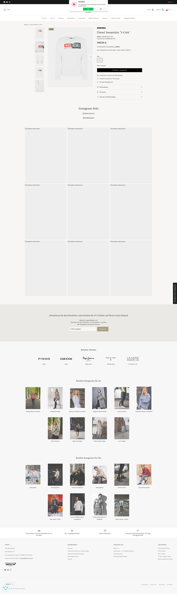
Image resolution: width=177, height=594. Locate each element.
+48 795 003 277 (10, 552)
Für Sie (44, 18)
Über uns (116, 548)
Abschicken (103, 329)
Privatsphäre (162, 584)
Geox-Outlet (161, 554)
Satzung (70, 548)
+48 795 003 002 (10, 548)
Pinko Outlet (161, 551)
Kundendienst (145, 584)
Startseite (26, 24)
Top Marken (71, 18)
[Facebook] (4, 2)
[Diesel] (101, 28)
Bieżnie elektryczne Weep (165, 559)
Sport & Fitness (94, 18)
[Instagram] (9, 2)
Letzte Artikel (115, 18)
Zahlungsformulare (73, 556)
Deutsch (170, 2)
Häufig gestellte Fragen (120, 556)
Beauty (105, 18)
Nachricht (82, 18)
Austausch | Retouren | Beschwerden (78, 551)
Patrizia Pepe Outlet (163, 548)
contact (70, 559)
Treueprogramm (118, 554)
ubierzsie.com (12, 588)
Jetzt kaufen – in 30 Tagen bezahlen (123, 551)
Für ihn (52, 18)
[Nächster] (91, 57)
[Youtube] (7, 2)
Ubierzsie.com (153, 584)
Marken (60, 18)
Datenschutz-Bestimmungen (76, 554)
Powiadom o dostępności (119, 70)
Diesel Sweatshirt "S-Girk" (36, 24)
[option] (70, 57)
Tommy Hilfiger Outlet (164, 556)
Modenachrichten (129, 18)
